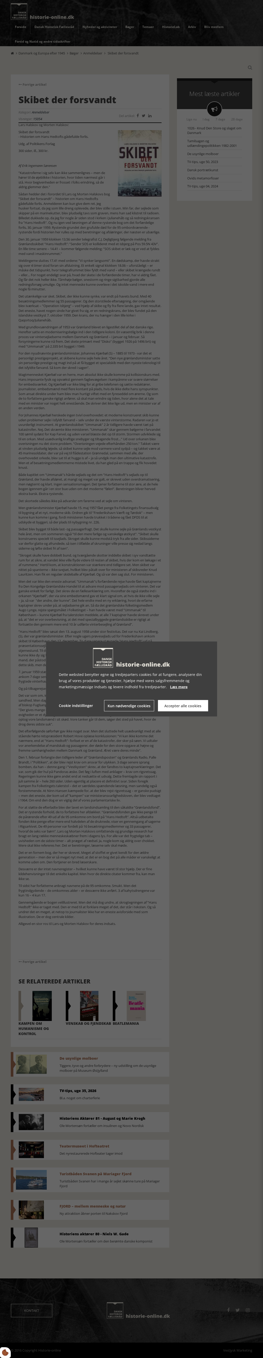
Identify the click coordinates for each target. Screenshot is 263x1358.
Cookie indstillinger (76, 705)
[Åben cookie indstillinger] (5, 1352)
